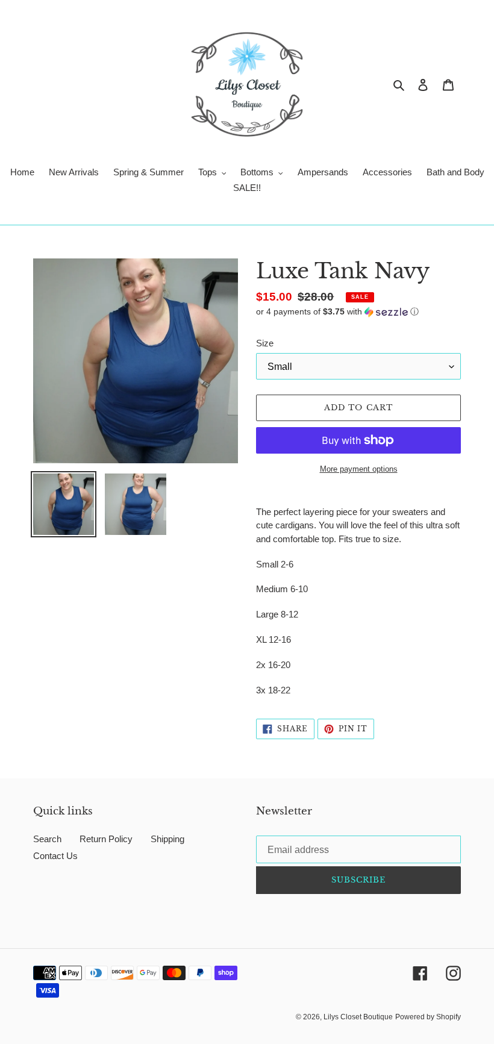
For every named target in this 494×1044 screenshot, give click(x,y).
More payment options (359, 469)
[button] (337, 311)
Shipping (167, 839)
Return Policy (106, 839)
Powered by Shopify (428, 1017)
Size (265, 343)
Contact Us (55, 856)
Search (47, 839)
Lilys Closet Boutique (358, 1017)
